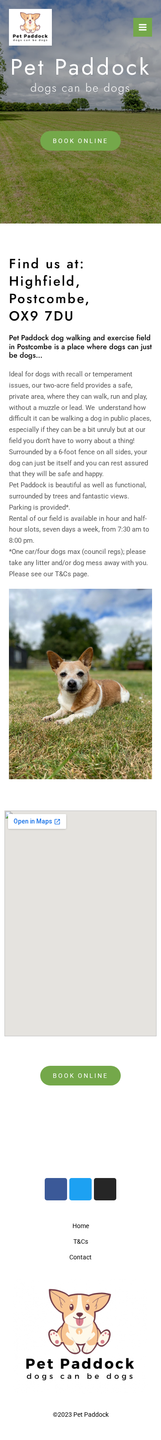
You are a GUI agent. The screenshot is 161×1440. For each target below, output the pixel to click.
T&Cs (80, 1241)
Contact (80, 1257)
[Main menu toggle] (142, 27)
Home (80, 1225)
